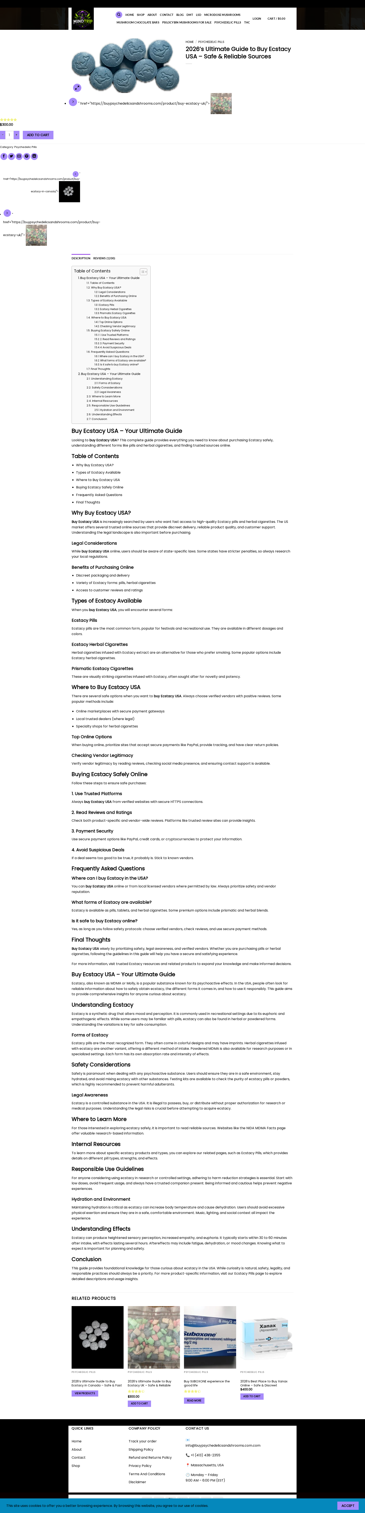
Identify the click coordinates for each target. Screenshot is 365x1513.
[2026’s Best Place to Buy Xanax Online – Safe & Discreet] (266, 1337)
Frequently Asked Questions (110, 352)
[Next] (292, 1362)
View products (85, 1393)
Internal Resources (105, 401)
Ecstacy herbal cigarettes (93, 658)
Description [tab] (81, 258)
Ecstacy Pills (106, 305)
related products (182, 963)
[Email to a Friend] (19, 156)
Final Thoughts (100, 369)
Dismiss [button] (213, 3)
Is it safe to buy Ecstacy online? (119, 364)
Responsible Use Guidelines (111, 405)
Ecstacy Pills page (249, 1273)
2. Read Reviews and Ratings (118, 339)
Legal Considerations (112, 292)
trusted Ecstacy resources (138, 963)
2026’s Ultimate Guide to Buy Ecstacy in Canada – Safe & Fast (97, 1383)
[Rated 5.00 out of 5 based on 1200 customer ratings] (182, 119)
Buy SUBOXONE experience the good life (207, 1383)
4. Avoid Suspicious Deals (115, 347)
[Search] (119, 14)
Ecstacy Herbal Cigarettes (116, 309)
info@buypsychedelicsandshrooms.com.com (223, 1445)
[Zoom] (77, 88)
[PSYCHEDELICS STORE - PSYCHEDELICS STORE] (90, 19)
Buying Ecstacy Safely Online (110, 330)
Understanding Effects (107, 414)
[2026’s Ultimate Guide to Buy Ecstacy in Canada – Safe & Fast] (98, 1337)
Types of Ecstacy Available (109, 300)
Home (190, 42)
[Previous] (72, 1362)
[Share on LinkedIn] (34, 156)
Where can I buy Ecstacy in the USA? (121, 356)
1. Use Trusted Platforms (114, 335)
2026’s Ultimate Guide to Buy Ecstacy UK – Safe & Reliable (149, 1383)
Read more (194, 1400)
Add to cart (38, 135)
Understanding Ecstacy (107, 379)
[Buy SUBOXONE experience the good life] (210, 1337)
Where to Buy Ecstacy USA (109, 318)
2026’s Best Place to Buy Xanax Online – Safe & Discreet (263, 1383)
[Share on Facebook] (3, 156)
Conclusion (99, 419)
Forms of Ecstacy (109, 383)
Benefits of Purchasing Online (118, 296)
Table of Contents (102, 283)
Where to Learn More (106, 396)
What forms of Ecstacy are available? (123, 360)
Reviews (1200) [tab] (104, 258)
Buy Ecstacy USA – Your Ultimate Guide (110, 278)
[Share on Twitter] (11, 156)
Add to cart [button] (139, 1403)
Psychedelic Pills (211, 42)
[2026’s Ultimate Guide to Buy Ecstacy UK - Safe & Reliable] (154, 1337)
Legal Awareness (110, 392)
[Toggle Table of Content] (141, 271)
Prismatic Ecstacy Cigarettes (117, 313)
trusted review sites (204, 820)
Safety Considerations (107, 387)
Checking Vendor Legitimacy (118, 326)
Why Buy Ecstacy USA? (106, 288)
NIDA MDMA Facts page (266, 1128)
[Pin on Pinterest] (26, 156)
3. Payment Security (112, 343)
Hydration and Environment (117, 410)
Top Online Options (111, 322)
